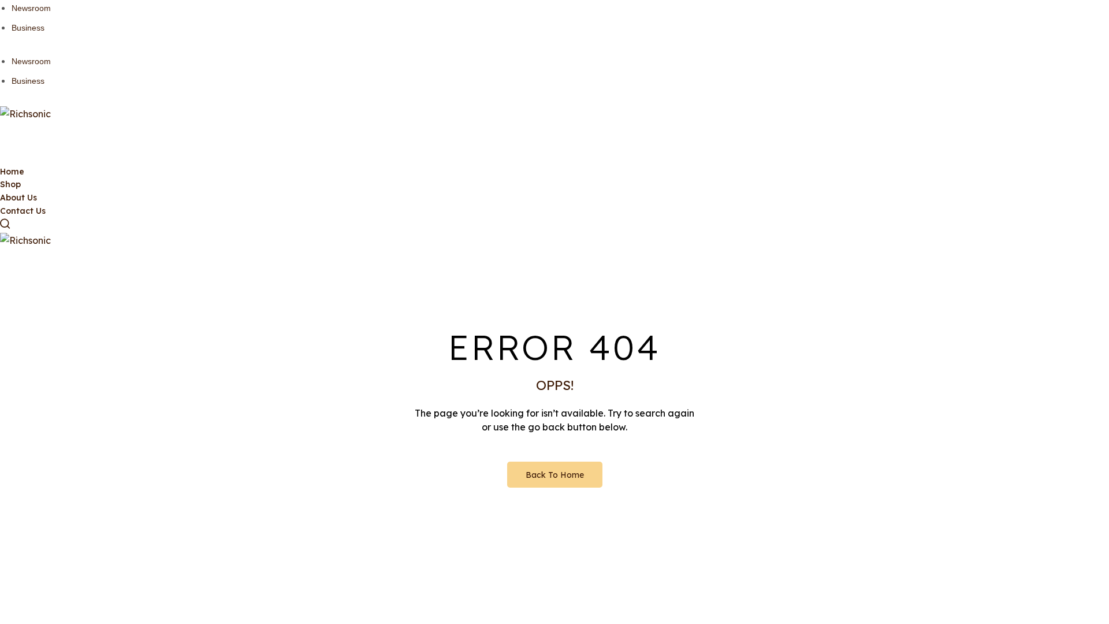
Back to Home (555, 475)
